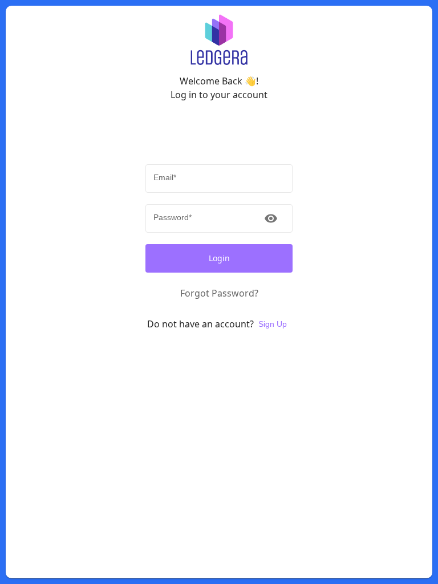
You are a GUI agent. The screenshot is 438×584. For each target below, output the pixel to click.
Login (219, 258)
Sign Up (272, 323)
